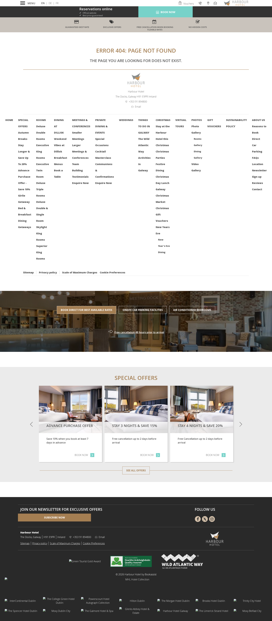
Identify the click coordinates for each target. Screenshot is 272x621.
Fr (57, 3)
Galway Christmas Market (162, 195)
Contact (257, 189)
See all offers (136, 470)
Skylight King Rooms (41, 233)
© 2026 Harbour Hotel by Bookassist (136, 574)
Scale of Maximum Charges (79, 272)
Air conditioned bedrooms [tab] (192, 310)
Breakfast (60, 158)
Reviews (257, 183)
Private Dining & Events (101, 126)
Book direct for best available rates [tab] (86, 310)
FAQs (255, 158)
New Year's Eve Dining (164, 246)
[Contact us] (216, 3)
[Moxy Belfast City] (250, 611)
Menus (58, 164)
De (50, 3)
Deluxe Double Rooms (40, 132)
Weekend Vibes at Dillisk (60, 145)
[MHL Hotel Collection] (136, 585)
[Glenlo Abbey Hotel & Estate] (136, 611)
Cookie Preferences (112, 272)
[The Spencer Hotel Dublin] (21, 611)
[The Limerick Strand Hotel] (212, 611)
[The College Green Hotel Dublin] (59, 601)
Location (257, 164)
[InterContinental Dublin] (21, 601)
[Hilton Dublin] (136, 601)
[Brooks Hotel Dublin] (212, 601)
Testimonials (80, 176)
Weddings (126, 120)
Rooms (41, 120)
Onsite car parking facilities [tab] (143, 310)
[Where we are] (208, 3)
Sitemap (28, 272)
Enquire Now (80, 183)
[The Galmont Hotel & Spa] (98, 611)
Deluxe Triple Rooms (40, 189)
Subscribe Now (54, 517)
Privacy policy (48, 272)
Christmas (163, 120)
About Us (258, 120)
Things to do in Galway (144, 126)
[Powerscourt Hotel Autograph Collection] (98, 601)
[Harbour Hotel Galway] (174, 611)
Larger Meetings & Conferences (80, 151)
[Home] (236, 3)
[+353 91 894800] (200, 3)
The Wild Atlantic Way (143, 145)
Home (9, 120)
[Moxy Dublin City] (59, 611)
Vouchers (188, 3)
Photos (196, 120)
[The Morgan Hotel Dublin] (174, 601)
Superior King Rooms (41, 252)
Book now (84, 455)
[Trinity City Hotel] (250, 601)
